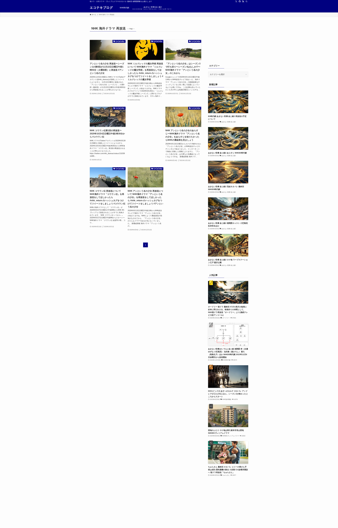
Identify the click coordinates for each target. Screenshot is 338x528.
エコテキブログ (101, 7)
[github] (239, 1)
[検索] (246, 1)
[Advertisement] (145, 127)
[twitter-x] (236, 1)
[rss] (243, 1)
